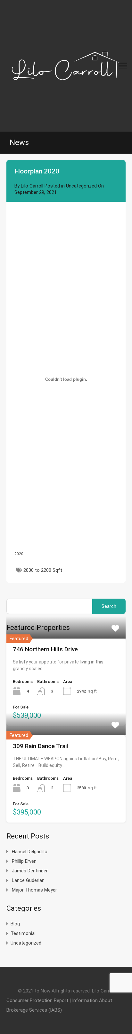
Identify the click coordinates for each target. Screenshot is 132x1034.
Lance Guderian (28, 880)
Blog (15, 924)
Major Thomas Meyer (34, 890)
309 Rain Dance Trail (40, 746)
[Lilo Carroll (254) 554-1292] (66, 124)
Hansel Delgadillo (29, 851)
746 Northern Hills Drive (45, 649)
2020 (18, 554)
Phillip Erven (24, 861)
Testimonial (23, 933)
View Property (66, 638)
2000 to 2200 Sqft (42, 570)
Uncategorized (81, 186)
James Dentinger (30, 871)
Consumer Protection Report (37, 1000)
